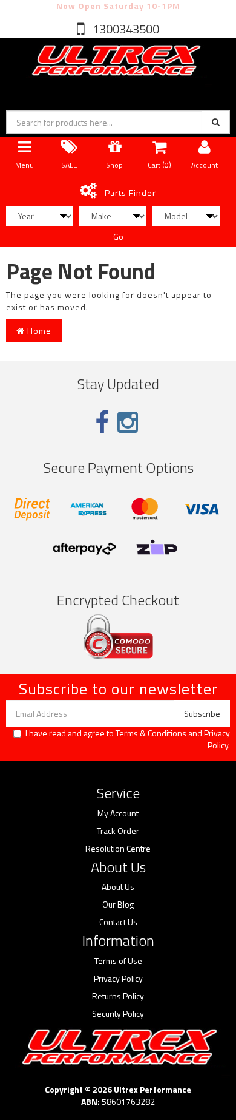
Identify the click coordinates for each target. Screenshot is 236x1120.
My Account (118, 813)
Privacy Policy (217, 739)
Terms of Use (118, 961)
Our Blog (118, 904)
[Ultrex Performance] (115, 61)
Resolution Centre (118, 849)
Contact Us (118, 922)
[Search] (216, 122)
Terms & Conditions (151, 733)
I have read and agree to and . (127, 739)
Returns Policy (118, 996)
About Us (118, 887)
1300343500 (124, 28)
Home (38, 330)
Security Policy (118, 1014)
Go (118, 236)
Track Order (118, 831)
